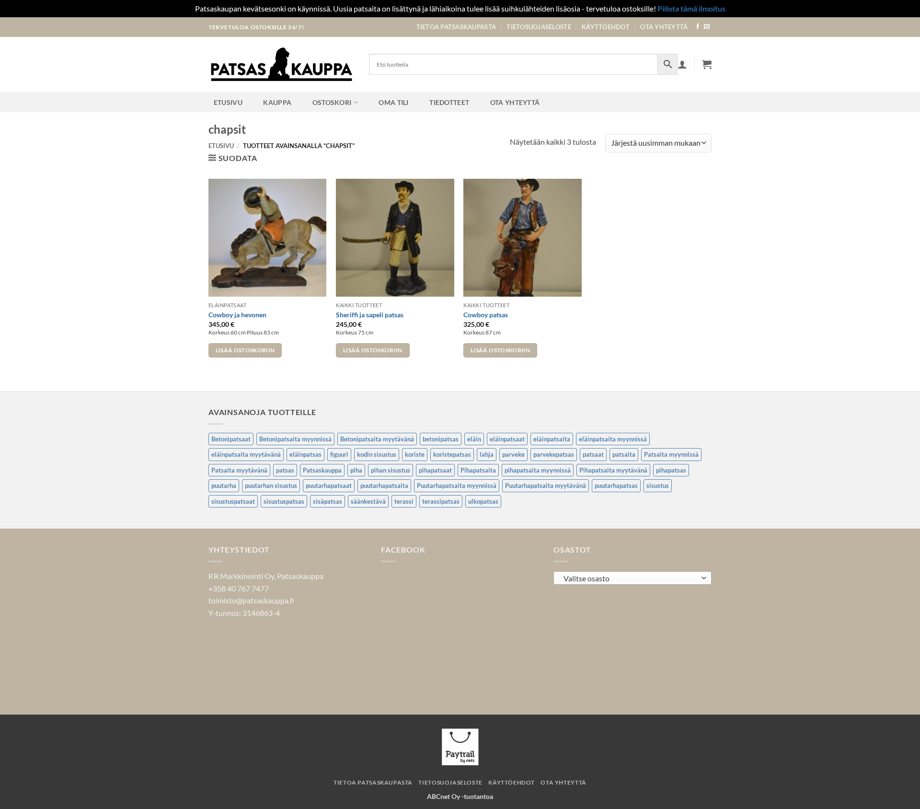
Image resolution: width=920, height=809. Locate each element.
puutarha (223, 485)
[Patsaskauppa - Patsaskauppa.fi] (281, 64)
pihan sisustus (390, 470)
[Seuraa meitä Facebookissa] (698, 26)
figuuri (339, 454)
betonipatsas (441, 439)
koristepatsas (452, 454)
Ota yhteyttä (664, 27)
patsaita (623, 454)
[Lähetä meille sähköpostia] (707, 26)
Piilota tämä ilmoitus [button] (691, 8)
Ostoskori (332, 102)
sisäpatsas (327, 501)
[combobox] (632, 578)
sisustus (657, 485)
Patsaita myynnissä (671, 454)
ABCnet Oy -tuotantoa (460, 796)
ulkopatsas (483, 501)
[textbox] (630, 578)
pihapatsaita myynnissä (538, 470)
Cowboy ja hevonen (237, 315)
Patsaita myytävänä (239, 470)
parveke (513, 454)
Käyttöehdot (606, 27)
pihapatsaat (435, 470)
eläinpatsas (305, 454)
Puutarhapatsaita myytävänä (545, 485)
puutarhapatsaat (329, 485)
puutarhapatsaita (384, 485)
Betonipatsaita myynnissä (295, 439)
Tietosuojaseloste (538, 27)
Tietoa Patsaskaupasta (456, 27)
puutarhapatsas (616, 485)
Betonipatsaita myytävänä (377, 439)
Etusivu (228, 102)
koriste (415, 454)
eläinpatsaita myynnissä (613, 439)
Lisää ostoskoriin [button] (245, 350)
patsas (285, 470)
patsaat (593, 454)
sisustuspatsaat (233, 501)
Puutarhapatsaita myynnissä (456, 485)
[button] (707, 64)
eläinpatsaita (551, 439)
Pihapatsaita (478, 470)
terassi (404, 501)
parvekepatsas (553, 454)
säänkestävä (368, 501)
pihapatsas (671, 470)
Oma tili (393, 102)
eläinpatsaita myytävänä (246, 454)
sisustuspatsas (284, 501)
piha (356, 470)
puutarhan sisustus (271, 485)
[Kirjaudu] (682, 64)
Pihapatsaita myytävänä (613, 470)
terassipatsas (441, 501)
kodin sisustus (376, 454)
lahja (487, 454)
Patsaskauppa (322, 470)
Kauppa (277, 102)
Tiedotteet (449, 102)
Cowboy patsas (485, 315)
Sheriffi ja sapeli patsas (369, 315)
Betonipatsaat (231, 439)
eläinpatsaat (507, 439)
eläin (474, 439)
